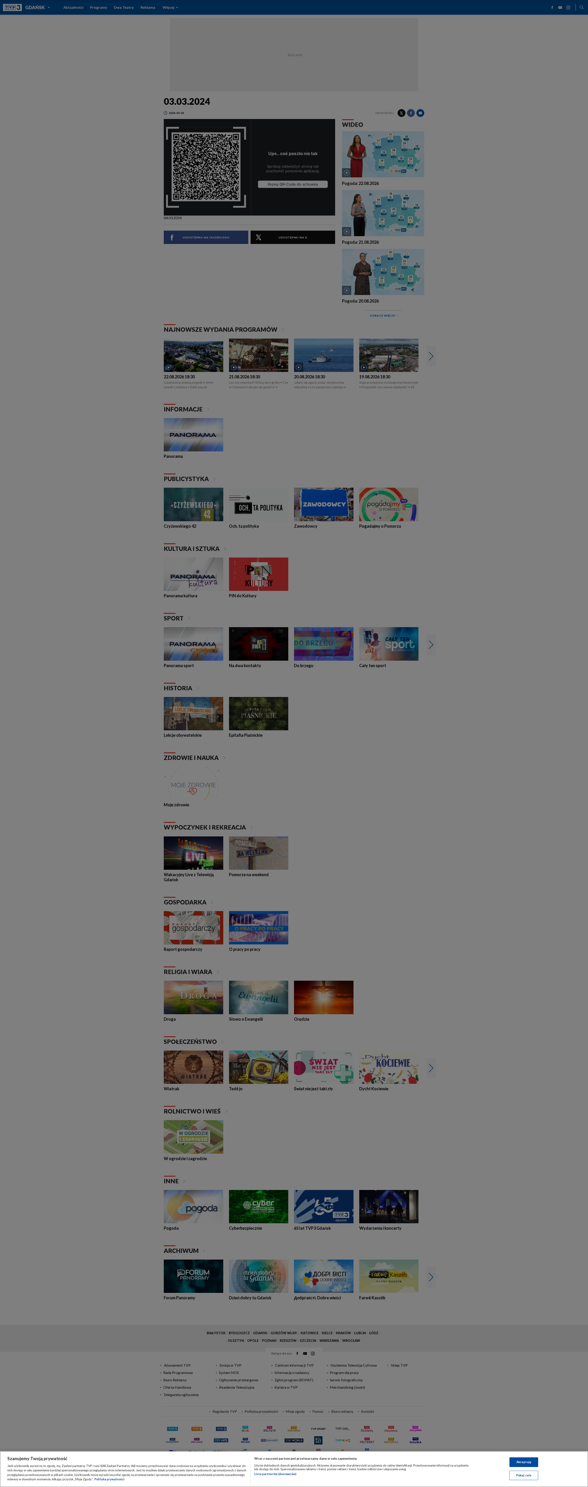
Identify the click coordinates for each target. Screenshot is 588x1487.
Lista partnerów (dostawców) (275, 1474)
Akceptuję (523, 1462)
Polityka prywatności (109, 1479)
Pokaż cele (523, 1475)
